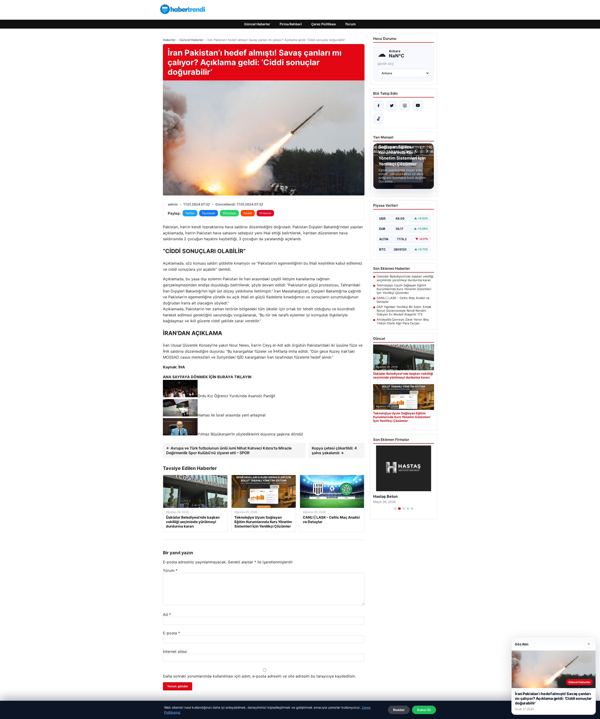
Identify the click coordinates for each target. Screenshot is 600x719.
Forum (350, 24)
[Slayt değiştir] (395, 508)
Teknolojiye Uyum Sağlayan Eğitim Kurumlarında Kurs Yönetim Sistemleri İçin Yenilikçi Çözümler (404, 289)
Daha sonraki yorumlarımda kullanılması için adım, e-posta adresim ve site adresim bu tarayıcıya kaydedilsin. (259, 676)
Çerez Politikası (323, 24)
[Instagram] (404, 105)
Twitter (190, 213)
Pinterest (265, 213)
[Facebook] (378, 105)
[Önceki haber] (416, 151)
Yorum (170, 570)
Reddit (248, 213)
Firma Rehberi (291, 24)
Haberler (169, 40)
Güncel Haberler (257, 24)
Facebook (208, 213)
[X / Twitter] (391, 105)
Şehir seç (386, 64)
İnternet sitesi (175, 651)
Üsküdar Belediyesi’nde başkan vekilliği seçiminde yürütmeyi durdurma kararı (405, 278)
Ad (167, 614)
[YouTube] (417, 105)
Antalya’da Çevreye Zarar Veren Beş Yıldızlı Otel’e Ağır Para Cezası (403, 321)
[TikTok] (378, 118)
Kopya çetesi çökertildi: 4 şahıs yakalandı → (334, 450)
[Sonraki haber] (426, 151)
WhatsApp (229, 213)
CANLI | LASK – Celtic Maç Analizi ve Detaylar (403, 299)
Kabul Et (424, 710)
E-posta (171, 633)
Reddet (399, 710)
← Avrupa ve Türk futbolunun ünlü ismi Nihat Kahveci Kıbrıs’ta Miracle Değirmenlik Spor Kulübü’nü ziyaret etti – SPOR (229, 450)
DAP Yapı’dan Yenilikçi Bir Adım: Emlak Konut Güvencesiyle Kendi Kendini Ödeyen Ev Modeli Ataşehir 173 (404, 310)
